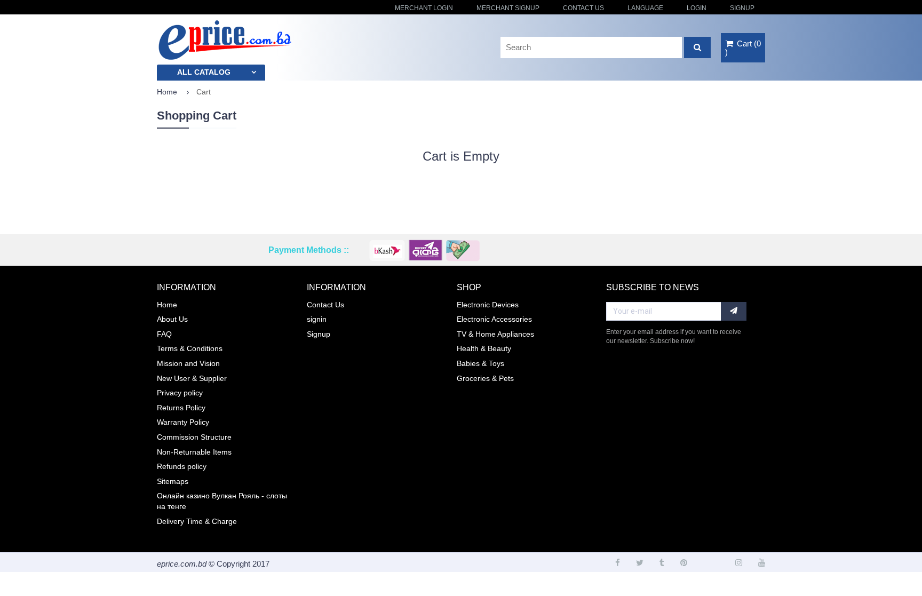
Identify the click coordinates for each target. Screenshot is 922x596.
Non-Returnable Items (194, 452)
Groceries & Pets (485, 378)
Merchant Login (424, 8)
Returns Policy (181, 407)
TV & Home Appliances (495, 334)
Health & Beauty (484, 348)
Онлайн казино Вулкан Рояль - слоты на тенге (222, 501)
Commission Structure (194, 437)
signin (317, 319)
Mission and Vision (188, 363)
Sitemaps (172, 481)
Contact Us (583, 8)
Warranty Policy (183, 422)
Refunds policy (181, 466)
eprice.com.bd (181, 563)
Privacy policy (180, 392)
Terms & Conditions (189, 348)
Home (167, 92)
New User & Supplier (192, 378)
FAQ (164, 334)
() (743, 48)
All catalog (203, 72)
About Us (172, 319)
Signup (742, 8)
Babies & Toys (480, 363)
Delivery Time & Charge (197, 521)
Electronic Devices (488, 304)
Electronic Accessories (494, 319)
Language (645, 8)
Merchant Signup (507, 8)
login (696, 8)
